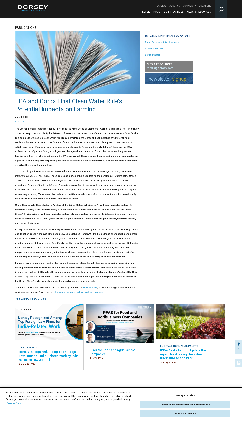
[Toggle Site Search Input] (221, 9)
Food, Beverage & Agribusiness (162, 42)
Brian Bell (19, 121)
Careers (161, 5)
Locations (205, 5)
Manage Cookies (185, 395)
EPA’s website (90, 287)
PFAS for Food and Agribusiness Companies (112, 352)
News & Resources (199, 11)
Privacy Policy (15, 403)
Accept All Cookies (185, 413)
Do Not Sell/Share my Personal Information (185, 404)
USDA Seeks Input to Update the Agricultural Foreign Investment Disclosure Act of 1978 (183, 354)
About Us (174, 5)
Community (189, 5)
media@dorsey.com (160, 68)
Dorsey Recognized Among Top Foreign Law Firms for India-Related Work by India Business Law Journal (48, 356)
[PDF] (239, 362)
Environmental (152, 54)
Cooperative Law (154, 48)
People (145, 11)
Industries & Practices (168, 11)
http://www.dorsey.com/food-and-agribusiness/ (79, 292)
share (238, 345)
